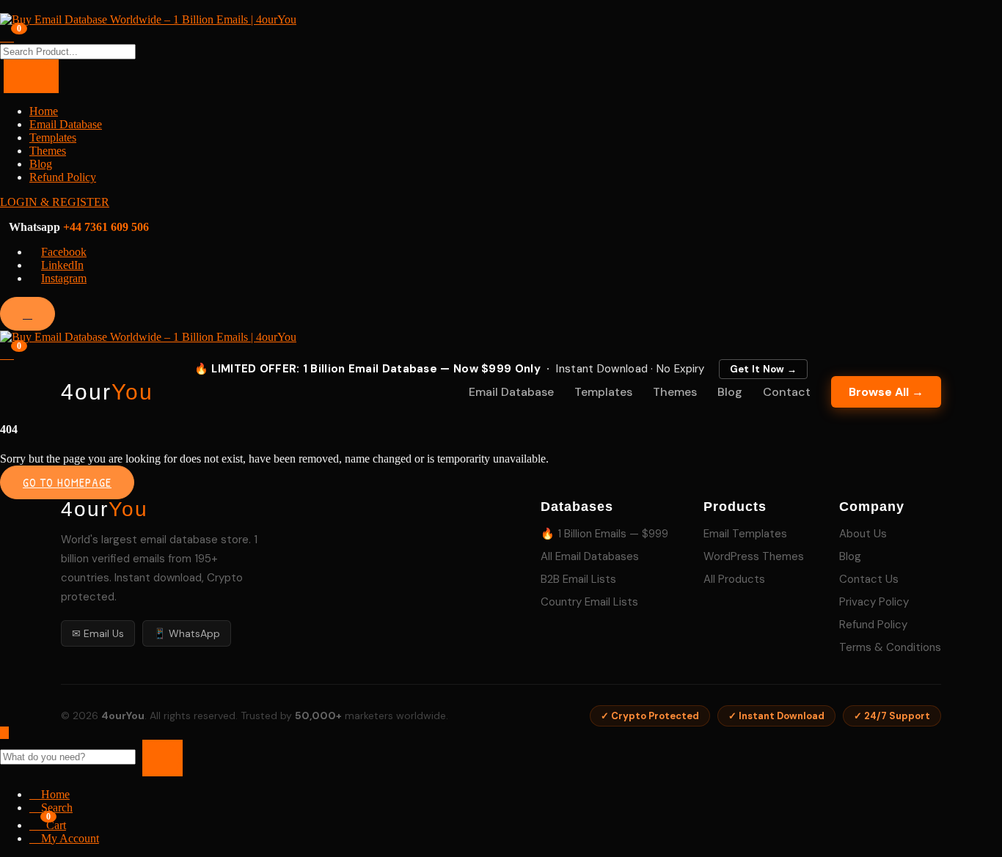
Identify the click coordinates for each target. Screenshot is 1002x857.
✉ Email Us (98, 633)
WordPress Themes (753, 556)
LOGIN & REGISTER (54, 202)
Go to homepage (67, 482)
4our (107, 392)
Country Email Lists (589, 602)
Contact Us (869, 579)
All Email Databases (590, 556)
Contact (787, 392)
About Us (863, 533)
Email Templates (745, 533)
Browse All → (886, 392)
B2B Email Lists (578, 579)
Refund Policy (62, 177)
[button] (7, 352)
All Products (734, 579)
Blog (40, 164)
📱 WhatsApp (186, 633)
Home (43, 111)
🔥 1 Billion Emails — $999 (604, 533)
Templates (52, 137)
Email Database (65, 124)
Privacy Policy (874, 602)
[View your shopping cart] (7, 35)
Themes (47, 150)
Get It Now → (763, 369)
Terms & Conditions (890, 647)
